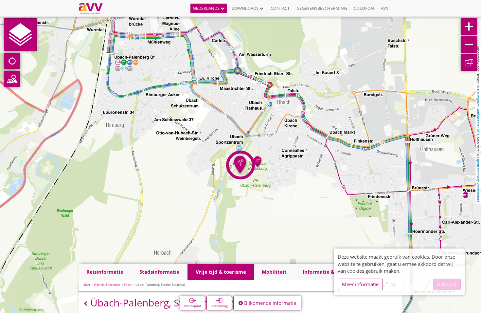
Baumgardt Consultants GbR (478, 112)
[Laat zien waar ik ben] (12, 61)
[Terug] (85, 303)
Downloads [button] (245, 8)
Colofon (364, 8)
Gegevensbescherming (321, 8)
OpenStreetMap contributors (478, 179)
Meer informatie (360, 284)
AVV (385, 8)
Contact (280, 8)
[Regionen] (12, 79)
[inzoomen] (469, 26)
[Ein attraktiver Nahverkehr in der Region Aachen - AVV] (93, 8)
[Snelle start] (20, 34)
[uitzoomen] (469, 44)
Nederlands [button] (207, 8)
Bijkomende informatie (269, 303)
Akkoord (446, 284)
